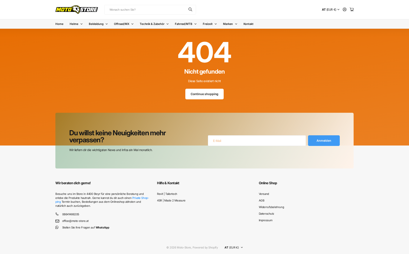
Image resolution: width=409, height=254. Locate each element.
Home (59, 24)
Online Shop (268, 183)
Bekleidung (96, 24)
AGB (262, 200)
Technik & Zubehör (152, 24)
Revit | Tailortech (167, 193)
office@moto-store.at (75, 221)
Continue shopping (205, 94)
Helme (74, 24)
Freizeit (208, 24)
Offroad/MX (121, 24)
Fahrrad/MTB (183, 24)
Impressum (265, 220)
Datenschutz (266, 213)
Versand (264, 193)
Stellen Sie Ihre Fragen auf (85, 227)
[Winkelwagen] (352, 10)
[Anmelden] (345, 10)
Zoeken (190, 9)
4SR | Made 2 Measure (171, 200)
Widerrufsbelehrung (271, 207)
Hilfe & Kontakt (168, 183)
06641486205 (70, 214)
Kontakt (248, 24)
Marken (228, 24)
